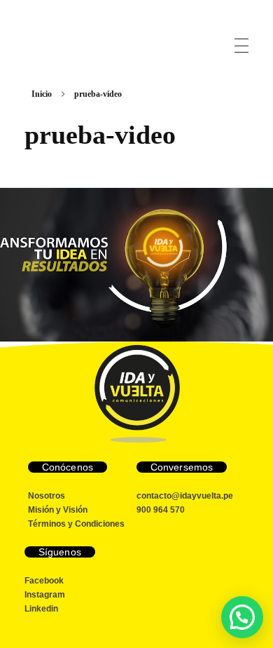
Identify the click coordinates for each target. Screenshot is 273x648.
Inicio (41, 94)
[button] (242, 617)
